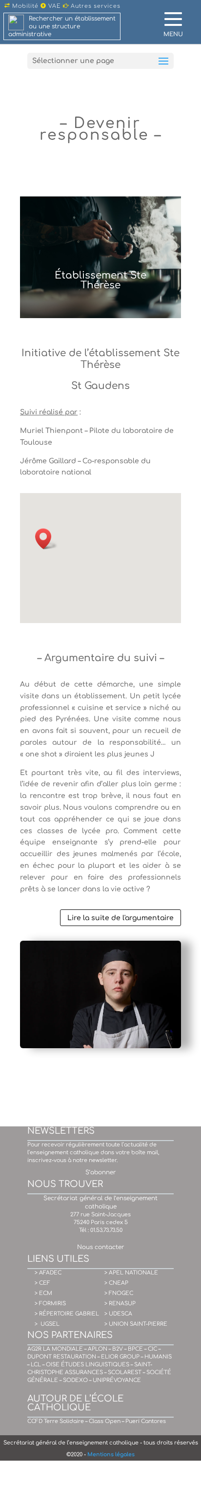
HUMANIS (158, 1357)
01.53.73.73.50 (106, 1230)
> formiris (50, 1303)
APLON (97, 1349)
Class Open (105, 1421)
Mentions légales (111, 1454)
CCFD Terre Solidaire (55, 1421)
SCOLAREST (124, 1372)
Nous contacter (100, 1247)
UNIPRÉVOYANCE (117, 1380)
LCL (36, 1364)
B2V (117, 1349)
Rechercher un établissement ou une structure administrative (62, 26)
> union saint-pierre (135, 1324)
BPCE (135, 1349)
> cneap (116, 1283)
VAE (53, 6)
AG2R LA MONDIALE (55, 1349)
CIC (152, 1349)
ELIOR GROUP (120, 1357)
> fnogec (118, 1293)
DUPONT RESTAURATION (61, 1357)
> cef (42, 1283)
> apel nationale (131, 1273)
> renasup (120, 1303)
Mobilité (24, 6)
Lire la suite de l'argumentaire (120, 918)
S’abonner (100, 1172)
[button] (46, 538)
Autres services (95, 6)
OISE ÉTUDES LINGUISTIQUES (87, 1364)
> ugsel (47, 1324)
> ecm (43, 1293)
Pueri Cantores (145, 1421)
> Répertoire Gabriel (67, 1314)
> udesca (118, 1314)
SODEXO (75, 1380)
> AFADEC (48, 1273)
